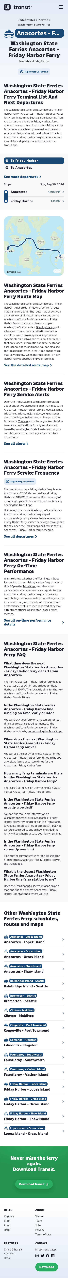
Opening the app (45, 327)
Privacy (39, 1230)
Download (46, 1267)
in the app (55, 757)
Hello (8, 1210)
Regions (9, 1216)
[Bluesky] (42, 1255)
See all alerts (14, 444)
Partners (11, 1243)
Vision (39, 1216)
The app (23, 421)
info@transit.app (45, 1249)
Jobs (38, 1225)
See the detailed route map (26, 365)
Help (7, 1230)
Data (7, 1258)
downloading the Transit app (45, 731)
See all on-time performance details (27, 622)
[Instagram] (37, 1255)
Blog (7, 1220)
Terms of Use (43, 1234)
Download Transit (32, 1184)
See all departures (19, 536)
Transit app (25, 505)
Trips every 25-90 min (36, 71)
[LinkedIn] (52, 1255)
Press (7, 1225)
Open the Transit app (16, 401)
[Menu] (61, 7)
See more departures (21, 177)
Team (38, 1220)
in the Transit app (49, 821)
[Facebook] (47, 1255)
